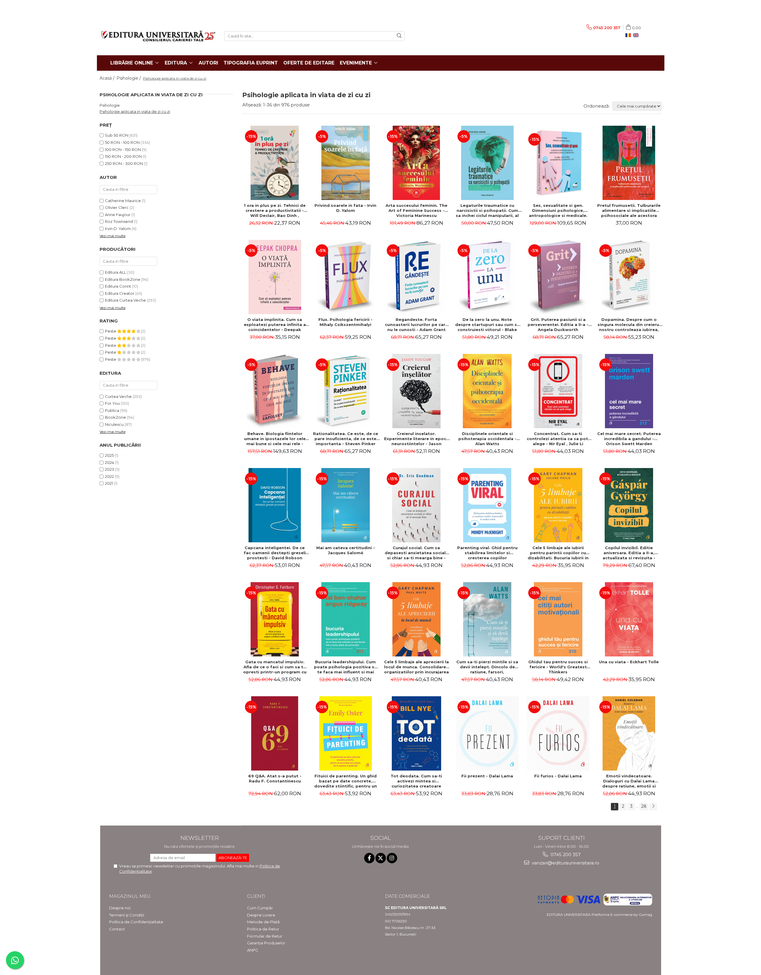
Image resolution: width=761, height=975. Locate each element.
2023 (109, 469)
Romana (629, 35)
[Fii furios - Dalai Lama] (558, 733)
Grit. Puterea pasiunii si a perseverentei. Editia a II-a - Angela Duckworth (558, 324)
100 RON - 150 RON (123, 149)
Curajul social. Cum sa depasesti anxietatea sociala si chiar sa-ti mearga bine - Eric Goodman (416, 552)
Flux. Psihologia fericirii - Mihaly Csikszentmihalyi (345, 322)
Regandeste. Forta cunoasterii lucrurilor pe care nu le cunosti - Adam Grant (416, 324)
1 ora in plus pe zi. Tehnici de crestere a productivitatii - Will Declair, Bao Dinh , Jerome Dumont (275, 210)
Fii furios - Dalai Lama (558, 776)
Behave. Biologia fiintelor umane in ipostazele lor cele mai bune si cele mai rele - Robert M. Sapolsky (275, 438)
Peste (111, 331)
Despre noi (119, 907)
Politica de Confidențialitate (136, 921)
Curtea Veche (118, 396)
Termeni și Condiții (126, 915)
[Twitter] (380, 858)
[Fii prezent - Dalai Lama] (487, 733)
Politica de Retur (263, 929)
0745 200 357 (565, 854)
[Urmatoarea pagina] (653, 806)
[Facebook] (369, 858)
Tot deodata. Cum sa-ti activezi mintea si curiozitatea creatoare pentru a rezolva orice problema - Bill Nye (416, 781)
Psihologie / (129, 78)
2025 (109, 455)
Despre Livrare (261, 915)
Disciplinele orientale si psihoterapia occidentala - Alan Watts (487, 438)
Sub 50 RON (116, 135)
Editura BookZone (122, 279)
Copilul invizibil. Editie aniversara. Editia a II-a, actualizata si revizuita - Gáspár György (629, 552)
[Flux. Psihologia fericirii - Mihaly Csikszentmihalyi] (345, 277)
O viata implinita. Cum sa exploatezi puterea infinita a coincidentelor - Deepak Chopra (275, 324)
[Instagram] (392, 858)
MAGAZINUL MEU (130, 896)
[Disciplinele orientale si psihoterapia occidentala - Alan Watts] (487, 391)
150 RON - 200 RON (123, 156)
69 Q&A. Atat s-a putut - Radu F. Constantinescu (274, 778)
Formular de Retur (264, 936)
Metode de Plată (263, 921)
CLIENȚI (256, 896)
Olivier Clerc (117, 207)
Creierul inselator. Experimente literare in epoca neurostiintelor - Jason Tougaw (416, 438)
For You (112, 403)
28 (644, 806)
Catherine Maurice (123, 200)
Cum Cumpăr (260, 907)
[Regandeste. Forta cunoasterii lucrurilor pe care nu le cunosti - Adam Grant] (416, 277)
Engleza (637, 35)
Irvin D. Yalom (118, 228)
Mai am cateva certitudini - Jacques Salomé (345, 550)
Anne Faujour (117, 214)
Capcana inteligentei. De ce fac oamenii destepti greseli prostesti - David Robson (275, 552)
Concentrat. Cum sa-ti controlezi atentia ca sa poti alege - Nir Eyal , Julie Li (558, 438)
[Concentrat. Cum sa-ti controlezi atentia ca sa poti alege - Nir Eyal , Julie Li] (558, 391)
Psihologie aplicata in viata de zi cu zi (135, 111)
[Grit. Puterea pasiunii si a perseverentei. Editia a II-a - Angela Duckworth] (558, 277)
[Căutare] (399, 36)
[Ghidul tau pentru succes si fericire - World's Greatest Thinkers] (558, 619)
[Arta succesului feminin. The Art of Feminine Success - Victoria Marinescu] (416, 163)
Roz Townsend (119, 221)
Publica (112, 410)
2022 (109, 476)
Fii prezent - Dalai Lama (487, 776)
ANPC (252, 950)
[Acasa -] (158, 36)
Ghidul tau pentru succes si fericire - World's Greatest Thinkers (558, 666)
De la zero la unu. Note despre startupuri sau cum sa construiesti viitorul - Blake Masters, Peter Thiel (487, 324)
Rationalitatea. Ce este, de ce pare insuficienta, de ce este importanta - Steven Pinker (345, 438)
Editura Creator (119, 293)
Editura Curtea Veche (125, 300)
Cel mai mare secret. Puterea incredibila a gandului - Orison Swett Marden (629, 438)
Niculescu (114, 424)
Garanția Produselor (266, 943)
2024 (109, 462)
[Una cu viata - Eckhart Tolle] (629, 619)
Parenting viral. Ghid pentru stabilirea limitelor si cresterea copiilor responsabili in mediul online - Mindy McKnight (487, 552)
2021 (109, 483)
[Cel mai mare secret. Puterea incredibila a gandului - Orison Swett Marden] (629, 391)
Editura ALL (115, 272)
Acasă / (108, 78)
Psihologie (110, 105)
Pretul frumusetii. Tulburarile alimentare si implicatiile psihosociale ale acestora (629, 210)
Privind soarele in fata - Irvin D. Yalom (345, 208)
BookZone (115, 417)
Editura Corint (118, 286)
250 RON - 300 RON (124, 163)
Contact (117, 929)
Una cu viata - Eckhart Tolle (629, 661)
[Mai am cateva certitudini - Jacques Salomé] (345, 505)
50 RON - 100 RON (122, 142)
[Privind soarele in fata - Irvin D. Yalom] (345, 163)
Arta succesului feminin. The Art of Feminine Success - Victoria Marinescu (416, 210)
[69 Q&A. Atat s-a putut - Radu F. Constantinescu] (274, 733)
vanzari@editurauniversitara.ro (565, 863)
